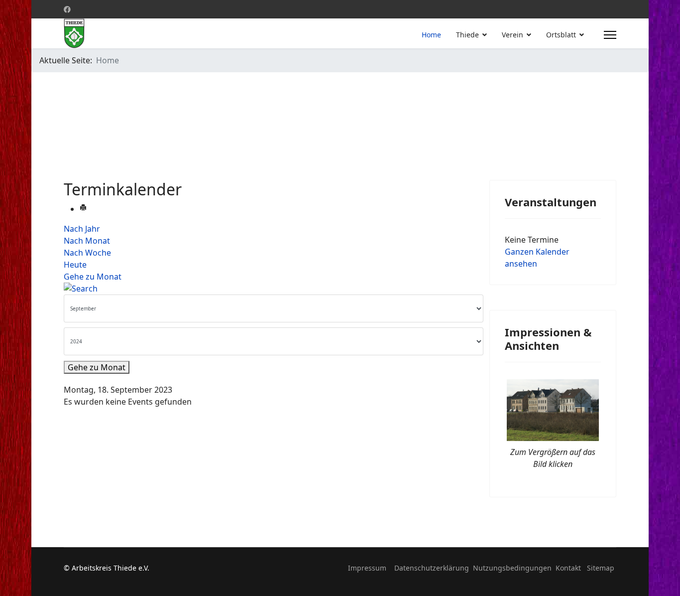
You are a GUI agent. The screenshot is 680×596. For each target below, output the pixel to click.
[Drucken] (83, 208)
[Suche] (269, 289)
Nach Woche (87, 252)
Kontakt (568, 568)
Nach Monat (87, 240)
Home (431, 34)
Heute (75, 264)
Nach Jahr (82, 228)
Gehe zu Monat (92, 276)
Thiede (467, 34)
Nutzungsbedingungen (512, 568)
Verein (512, 34)
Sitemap (600, 568)
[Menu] (610, 35)
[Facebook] (67, 9)
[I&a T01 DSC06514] (553, 410)
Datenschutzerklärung (431, 568)
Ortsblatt (561, 34)
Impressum (367, 568)
